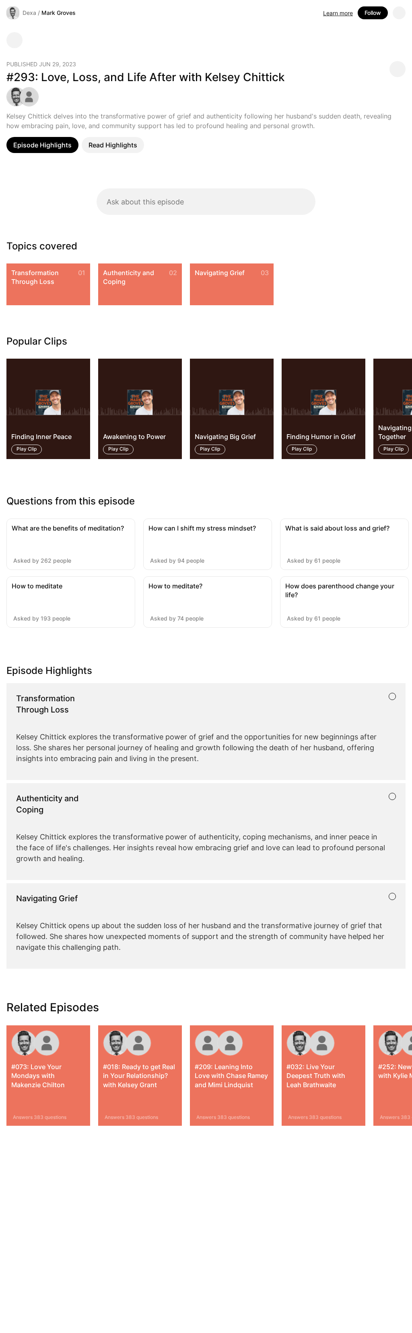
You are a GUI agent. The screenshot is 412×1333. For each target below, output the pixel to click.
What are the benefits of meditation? (68, 528)
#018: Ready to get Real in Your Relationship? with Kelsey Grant (139, 1076)
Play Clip (26, 449)
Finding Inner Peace (41, 437)
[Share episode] (397, 69)
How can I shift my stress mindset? (202, 528)
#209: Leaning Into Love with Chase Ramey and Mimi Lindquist (231, 1076)
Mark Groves (58, 12)
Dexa (29, 12)
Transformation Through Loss (35, 277)
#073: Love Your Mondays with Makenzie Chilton (38, 1076)
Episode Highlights (42, 145)
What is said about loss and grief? (337, 528)
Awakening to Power (134, 437)
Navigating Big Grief (225, 437)
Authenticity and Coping (128, 277)
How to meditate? (175, 586)
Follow (373, 12)
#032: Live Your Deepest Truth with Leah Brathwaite (315, 1076)
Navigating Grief (220, 273)
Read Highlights (113, 145)
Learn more (338, 13)
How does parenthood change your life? (339, 590)
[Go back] (14, 40)
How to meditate (37, 586)
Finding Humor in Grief (321, 437)
